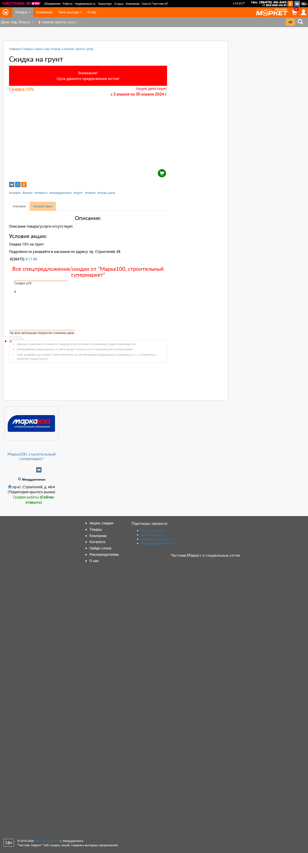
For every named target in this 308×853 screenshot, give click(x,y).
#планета (40, 193)
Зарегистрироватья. (126, 380)
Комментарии (42, 206)
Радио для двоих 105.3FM (158, 543)
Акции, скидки (101, 523)
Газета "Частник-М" (155, 4)
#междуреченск (60, 193)
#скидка (15, 193)
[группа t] (31, 470)
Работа (67, 4)
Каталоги (97, 541)
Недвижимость (85, 4)
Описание (19, 206)
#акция (27, 193)
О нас (91, 12)
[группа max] (24, 470)
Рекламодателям (104, 554)
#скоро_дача (106, 193)
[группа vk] (39, 470)
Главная (14, 49)
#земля (90, 193)
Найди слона (100, 548)
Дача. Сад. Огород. (48, 49)
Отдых (119, 4)
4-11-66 (31, 259)
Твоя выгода (69, 12)
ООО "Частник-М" (46, 841)
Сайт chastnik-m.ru (153, 535)
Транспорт (105, 4)
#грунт (78, 193)
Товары (21, 12)
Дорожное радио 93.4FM (157, 539)
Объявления (52, 4)
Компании (132, 4)
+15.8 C (239, 3)
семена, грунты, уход (78, 49)
